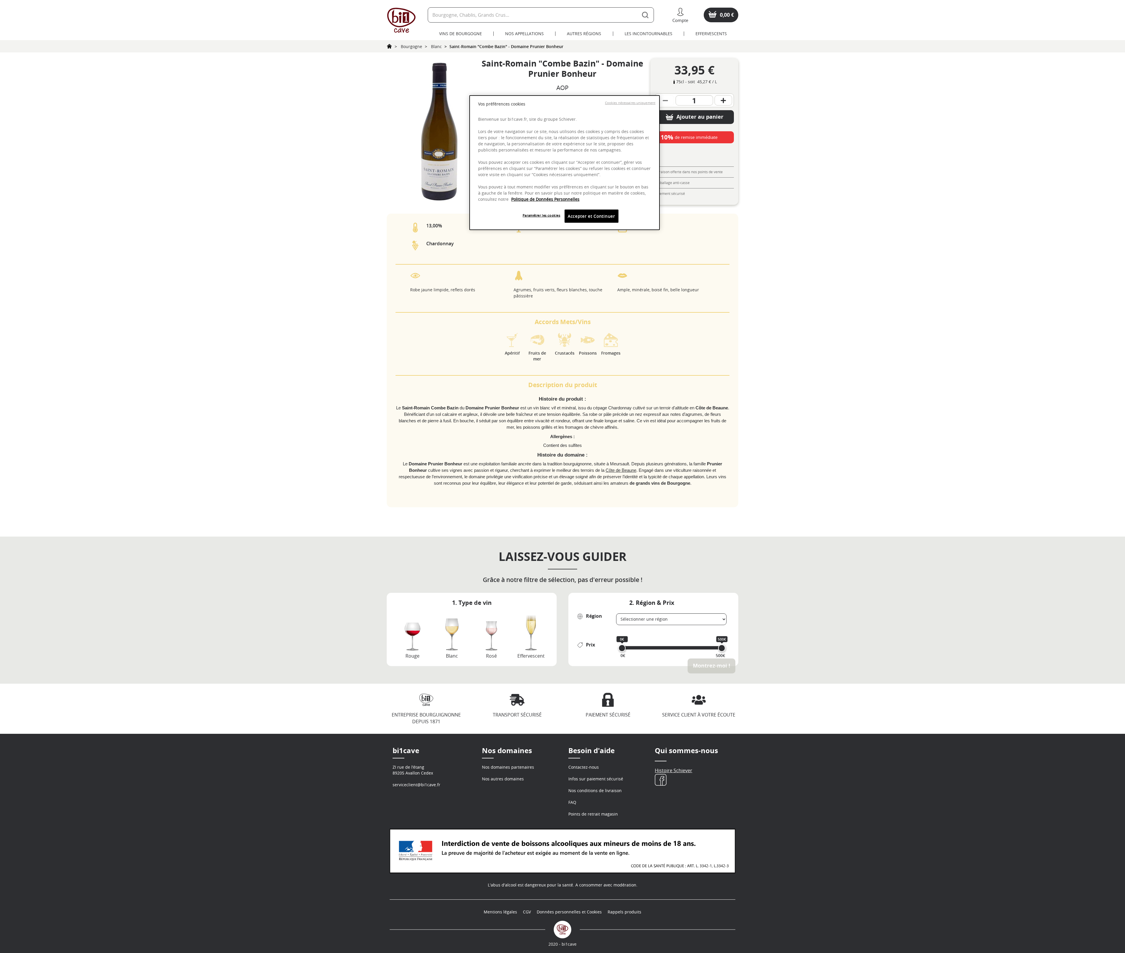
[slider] (622, 648)
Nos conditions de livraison (595, 790)
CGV (527, 912)
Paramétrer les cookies (541, 215)
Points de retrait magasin (593, 814)
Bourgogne (411, 46)
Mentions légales (500, 912)
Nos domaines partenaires (508, 767)
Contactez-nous (583, 767)
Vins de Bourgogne (460, 33)
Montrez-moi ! (711, 665)
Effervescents (711, 33)
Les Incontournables (648, 33)
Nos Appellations (524, 33)
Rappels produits (624, 912)
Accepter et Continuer (591, 216)
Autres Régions (584, 33)
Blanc (436, 46)
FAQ (572, 802)
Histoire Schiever (673, 770)
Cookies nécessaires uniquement (630, 103)
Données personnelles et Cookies (569, 912)
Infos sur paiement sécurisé (595, 779)
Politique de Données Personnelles (545, 199)
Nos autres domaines (503, 779)
